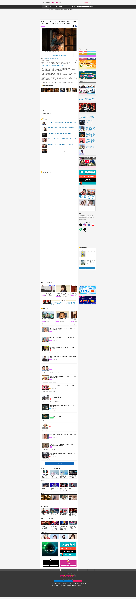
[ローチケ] (91, 2)
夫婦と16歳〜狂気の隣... (46, 449)
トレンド (82, 58)
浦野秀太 (44, 391)
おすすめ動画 (44, 506)
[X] (80, 224)
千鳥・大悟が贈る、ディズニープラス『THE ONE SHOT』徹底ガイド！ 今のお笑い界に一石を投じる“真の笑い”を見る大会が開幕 (63, 303)
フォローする (50, 565)
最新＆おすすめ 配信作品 (47, 519)
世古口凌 (54, 391)
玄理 (50, 58)
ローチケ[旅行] (67, 581)
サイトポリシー (58, 583)
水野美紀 (48, 58)
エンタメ (91, 56)
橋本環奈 (84, 217)
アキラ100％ (51, 343)
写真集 (88, 215)
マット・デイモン (57, 401)
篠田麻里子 (58, 58)
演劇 (83, 53)
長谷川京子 (45, 58)
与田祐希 (84, 219)
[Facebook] (88, 224)
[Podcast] (80, 229)
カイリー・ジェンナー (45, 440)
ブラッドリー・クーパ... (51, 372)
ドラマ (82, 56)
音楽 (91, 51)
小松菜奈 (88, 217)
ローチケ (57, 581)
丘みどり (44, 343)
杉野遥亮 (55, 58)
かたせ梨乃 (51, 449)
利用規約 (64, 583)
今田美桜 (80, 215)
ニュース (46, 9)
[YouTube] (93, 224)
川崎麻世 (47, 343)
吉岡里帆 (92, 217)
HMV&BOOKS (77, 581)
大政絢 (52, 58)
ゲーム (43, 420)
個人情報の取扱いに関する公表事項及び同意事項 (61, 585)
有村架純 (80, 217)
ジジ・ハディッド (45, 372)
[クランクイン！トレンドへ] (84, 2)
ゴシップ (57, 372)
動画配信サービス (91, 58)
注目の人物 (44, 532)
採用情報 (69, 583)
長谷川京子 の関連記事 (47, 282)
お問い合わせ (75, 583)
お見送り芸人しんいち (49, 391)
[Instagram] (84, 224)
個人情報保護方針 (82, 583)
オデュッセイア (44, 401)
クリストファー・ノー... (51, 401)
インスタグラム (49, 333)
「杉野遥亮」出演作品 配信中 (47, 113)
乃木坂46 (91, 215)
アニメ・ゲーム (91, 53)
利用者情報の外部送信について (78, 585)
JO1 (54, 449)
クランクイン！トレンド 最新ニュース (51, 468)
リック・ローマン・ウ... (53, 352)
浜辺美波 (84, 215)
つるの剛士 (44, 333)
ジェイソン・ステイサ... (46, 352)
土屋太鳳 (80, 219)
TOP (42, 9)
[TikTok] (84, 229)
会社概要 (51, 583)
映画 (57, 352)
